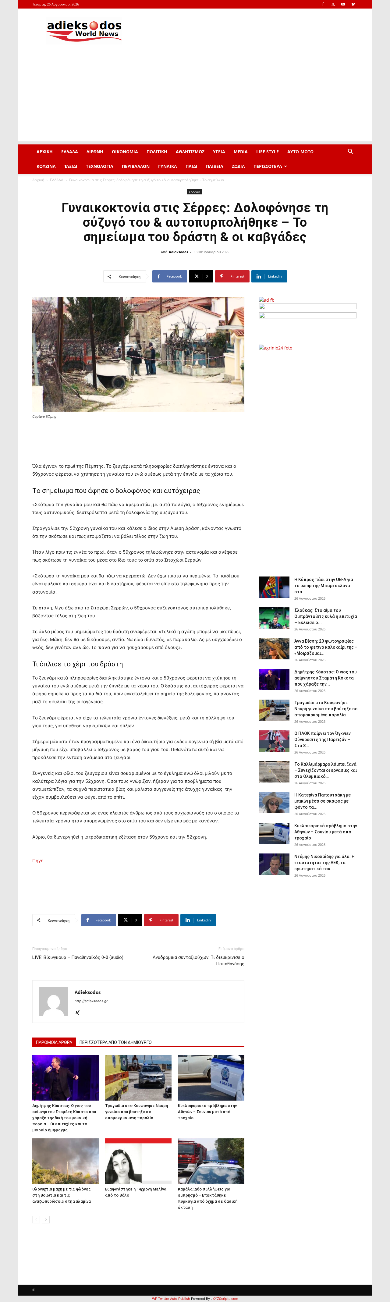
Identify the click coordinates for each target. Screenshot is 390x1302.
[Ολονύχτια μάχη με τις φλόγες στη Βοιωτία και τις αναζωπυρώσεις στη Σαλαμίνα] (65, 1161)
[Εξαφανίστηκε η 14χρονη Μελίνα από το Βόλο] (138, 1161)
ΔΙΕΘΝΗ (95, 151)
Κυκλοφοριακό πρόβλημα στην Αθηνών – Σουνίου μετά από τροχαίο (207, 1111)
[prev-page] (36, 1219)
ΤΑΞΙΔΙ (70, 166)
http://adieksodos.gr (91, 1001)
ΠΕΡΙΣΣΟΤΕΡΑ (268, 166)
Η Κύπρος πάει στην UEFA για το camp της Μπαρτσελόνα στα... (323, 585)
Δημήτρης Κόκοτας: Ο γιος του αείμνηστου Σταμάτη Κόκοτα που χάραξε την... (325, 677)
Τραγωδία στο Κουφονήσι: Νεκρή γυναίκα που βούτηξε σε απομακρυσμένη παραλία (136, 1111)
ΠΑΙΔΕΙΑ (214, 166)
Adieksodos (178, 252)
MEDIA (241, 151)
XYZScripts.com (225, 1299)
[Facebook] (323, 4)
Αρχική (38, 180)
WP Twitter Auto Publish (171, 1299)
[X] (333, 4)
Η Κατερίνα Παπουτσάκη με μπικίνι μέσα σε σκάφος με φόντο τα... (322, 801)
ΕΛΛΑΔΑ (69, 151)
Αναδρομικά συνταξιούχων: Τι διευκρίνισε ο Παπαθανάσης (198, 961)
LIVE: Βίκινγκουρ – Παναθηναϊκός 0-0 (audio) (77, 957)
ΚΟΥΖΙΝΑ (46, 166)
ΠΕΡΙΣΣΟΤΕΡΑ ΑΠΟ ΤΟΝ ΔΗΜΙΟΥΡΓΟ (116, 1042)
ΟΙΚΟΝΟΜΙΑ (125, 151)
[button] (350, 152)
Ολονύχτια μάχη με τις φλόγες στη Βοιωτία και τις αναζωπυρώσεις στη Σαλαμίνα (61, 1195)
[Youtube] (343, 4)
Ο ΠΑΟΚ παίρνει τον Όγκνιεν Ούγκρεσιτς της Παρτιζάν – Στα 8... (322, 739)
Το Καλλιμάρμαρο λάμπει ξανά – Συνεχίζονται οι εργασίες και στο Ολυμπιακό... (325, 770)
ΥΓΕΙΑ (219, 151)
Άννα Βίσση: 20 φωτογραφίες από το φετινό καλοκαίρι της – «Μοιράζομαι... (325, 647)
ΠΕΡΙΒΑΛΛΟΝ (136, 166)
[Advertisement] (195, 98)
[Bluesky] (353, 4)
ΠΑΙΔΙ (191, 166)
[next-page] (46, 1219)
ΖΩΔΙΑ (238, 166)
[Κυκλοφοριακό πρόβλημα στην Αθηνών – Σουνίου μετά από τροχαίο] (211, 1078)
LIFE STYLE (267, 151)
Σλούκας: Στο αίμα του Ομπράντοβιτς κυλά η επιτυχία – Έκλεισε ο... (325, 616)
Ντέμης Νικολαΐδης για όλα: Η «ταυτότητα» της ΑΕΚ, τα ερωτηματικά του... (324, 862)
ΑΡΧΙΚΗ (45, 151)
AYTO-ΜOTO (300, 151)
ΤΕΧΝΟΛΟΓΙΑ (99, 166)
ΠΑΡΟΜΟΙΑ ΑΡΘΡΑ (54, 1042)
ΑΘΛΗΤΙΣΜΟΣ (190, 151)
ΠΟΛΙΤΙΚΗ (157, 151)
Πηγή (38, 861)
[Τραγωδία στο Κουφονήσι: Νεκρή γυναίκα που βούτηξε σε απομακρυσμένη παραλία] (138, 1078)
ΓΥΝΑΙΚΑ (167, 166)
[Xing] (80, 1013)
